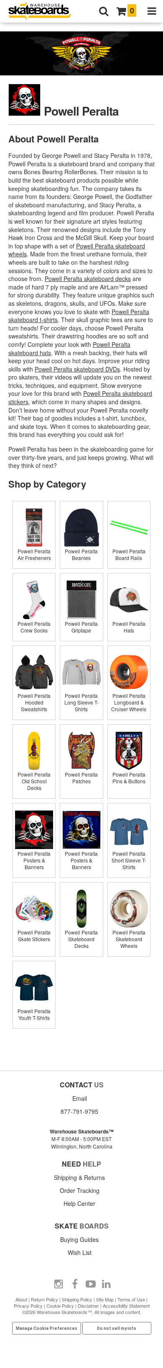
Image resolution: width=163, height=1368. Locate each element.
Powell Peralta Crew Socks (34, 627)
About (21, 1299)
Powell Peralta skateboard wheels (76, 250)
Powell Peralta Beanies (81, 554)
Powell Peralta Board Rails (128, 554)
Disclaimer (88, 1305)
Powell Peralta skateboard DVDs (77, 369)
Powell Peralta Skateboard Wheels (128, 939)
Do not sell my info (116, 1328)
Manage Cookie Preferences (46, 1328)
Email (79, 1098)
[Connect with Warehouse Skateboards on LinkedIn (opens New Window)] (106, 1284)
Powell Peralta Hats (128, 627)
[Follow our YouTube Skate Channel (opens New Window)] (90, 1284)
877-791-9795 (79, 1111)
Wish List (80, 1252)
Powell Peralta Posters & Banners (34, 860)
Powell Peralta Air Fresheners (34, 554)
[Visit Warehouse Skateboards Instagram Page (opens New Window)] (59, 1284)
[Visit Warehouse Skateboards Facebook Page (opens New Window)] (75, 1284)
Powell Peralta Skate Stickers (34, 935)
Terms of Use (131, 1299)
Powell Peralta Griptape (81, 627)
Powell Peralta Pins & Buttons (128, 778)
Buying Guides (79, 1239)
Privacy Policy (28, 1305)
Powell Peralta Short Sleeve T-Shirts (129, 860)
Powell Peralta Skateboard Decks (81, 939)
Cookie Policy (60, 1305)
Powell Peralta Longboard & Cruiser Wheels (128, 702)
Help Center (79, 1203)
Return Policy (44, 1299)
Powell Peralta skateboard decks (88, 278)
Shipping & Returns (79, 1177)
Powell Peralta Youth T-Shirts (34, 1014)
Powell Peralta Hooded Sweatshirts (34, 702)
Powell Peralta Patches (81, 778)
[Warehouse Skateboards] (43, 11)
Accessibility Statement (126, 1305)
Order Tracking (79, 1190)
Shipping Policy (77, 1299)
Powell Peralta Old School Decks (34, 781)
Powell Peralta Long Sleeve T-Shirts (81, 702)
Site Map (105, 1299)
